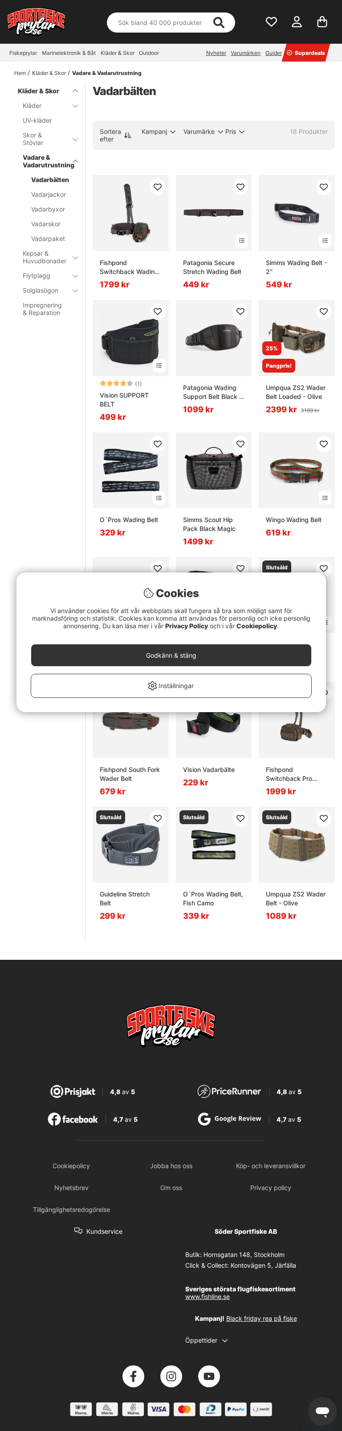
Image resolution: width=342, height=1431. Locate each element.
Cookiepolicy (256, 626)
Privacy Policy (186, 626)
